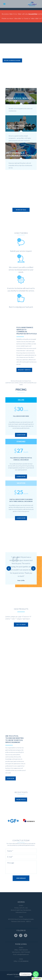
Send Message (21, 878)
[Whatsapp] (36, 974)
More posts (21, 799)
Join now (10, 778)
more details (21, 209)
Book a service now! (12, 60)
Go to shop (21, 624)
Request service (24, 369)
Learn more (21, 434)
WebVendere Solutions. (21, 976)
